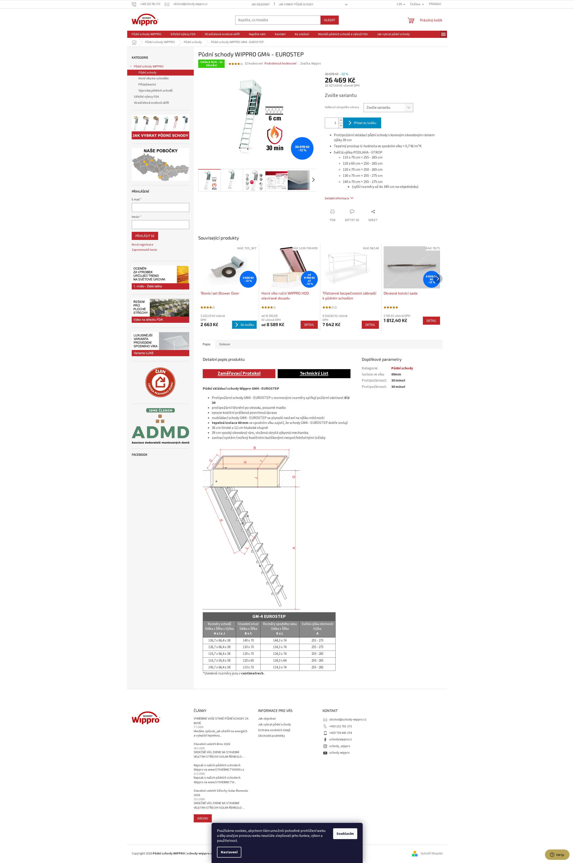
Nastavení (229, 852)
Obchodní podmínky (271, 736)
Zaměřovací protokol (239, 373)
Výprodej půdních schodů (155, 90)
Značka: (310, 63)
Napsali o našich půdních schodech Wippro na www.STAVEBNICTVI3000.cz (219, 767)
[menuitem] (146, 34)
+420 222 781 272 (340, 726)
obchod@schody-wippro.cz (348, 719)
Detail (309, 325)
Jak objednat (260, 4)
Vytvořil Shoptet (432, 853)
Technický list (314, 373)
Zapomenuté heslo (144, 250)
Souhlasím (345, 833)
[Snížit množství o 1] (341, 125)
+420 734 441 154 (340, 733)
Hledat (329, 20)
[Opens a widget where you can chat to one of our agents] (557, 855)
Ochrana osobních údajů (274, 730)
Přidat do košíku (365, 123)
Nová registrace (142, 245)
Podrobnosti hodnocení (280, 64)
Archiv (202, 818)
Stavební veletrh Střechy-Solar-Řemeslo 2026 (221, 793)
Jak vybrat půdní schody (296, 4)
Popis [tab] (206, 344)
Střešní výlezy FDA (146, 96)
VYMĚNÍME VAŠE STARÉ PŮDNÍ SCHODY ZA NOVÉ (221, 721)
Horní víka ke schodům (153, 78)
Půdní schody (147, 72)
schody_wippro (339, 746)
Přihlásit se (144, 236)
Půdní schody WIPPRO (149, 66)
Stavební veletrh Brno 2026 (212, 744)
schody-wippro (339, 752)
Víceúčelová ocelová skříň (151, 103)
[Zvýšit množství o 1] (341, 120)
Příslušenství (147, 84)
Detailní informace (337, 198)
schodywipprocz (340, 739)
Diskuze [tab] (224, 344)
